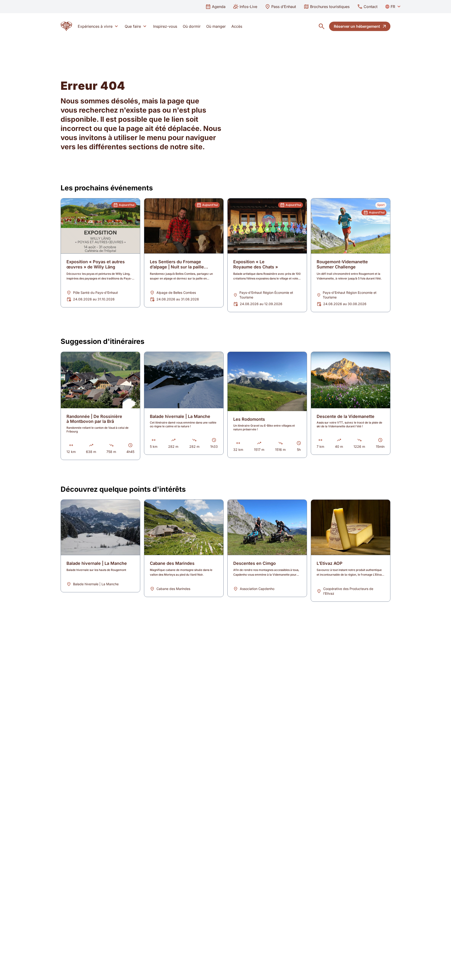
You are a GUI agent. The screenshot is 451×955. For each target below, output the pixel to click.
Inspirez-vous (165, 26)
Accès (236, 26)
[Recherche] (321, 26)
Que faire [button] (133, 26)
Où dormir (192, 26)
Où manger (216, 26)
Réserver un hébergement (357, 26)
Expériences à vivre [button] (95, 26)
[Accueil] (66, 26)
